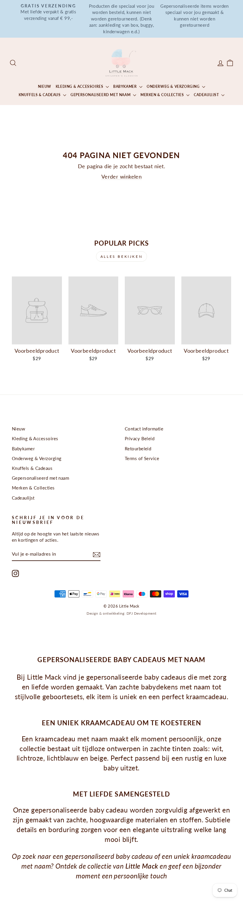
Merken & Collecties (162, 95)
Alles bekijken (121, 256)
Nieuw (44, 86)
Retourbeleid (138, 448)
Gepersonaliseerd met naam (101, 95)
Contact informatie (144, 428)
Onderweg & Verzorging (174, 86)
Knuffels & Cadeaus (40, 95)
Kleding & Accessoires (80, 86)
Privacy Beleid (139, 438)
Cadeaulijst (207, 95)
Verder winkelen (121, 176)
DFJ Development (141, 613)
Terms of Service (142, 458)
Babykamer (125, 86)
